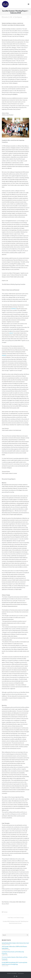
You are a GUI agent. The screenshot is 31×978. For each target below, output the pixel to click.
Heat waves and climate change (16, 917)
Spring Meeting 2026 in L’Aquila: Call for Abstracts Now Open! (15, 943)
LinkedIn (16, 976)
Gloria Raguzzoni (18, 17)
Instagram (14, 976)
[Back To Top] (27, 974)
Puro (23, 973)
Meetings (5, 912)
